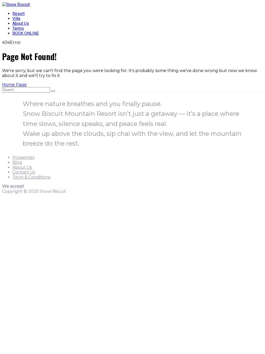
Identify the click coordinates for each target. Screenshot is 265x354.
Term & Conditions (31, 177)
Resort (18, 13)
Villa (16, 18)
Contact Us (23, 172)
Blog (17, 162)
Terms (18, 28)
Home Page (14, 84)
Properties (23, 157)
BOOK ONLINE (25, 33)
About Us (20, 23)
